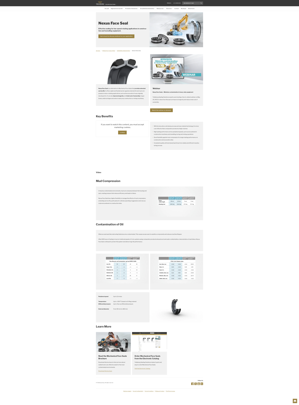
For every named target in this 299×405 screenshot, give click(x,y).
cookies (122, 132)
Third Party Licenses (170, 391)
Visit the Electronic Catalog (142, 368)
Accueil (98, 50)
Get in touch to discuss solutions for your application (116, 36)
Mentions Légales (127, 391)
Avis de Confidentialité (138, 391)
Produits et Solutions (108, 50)
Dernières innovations (123, 50)
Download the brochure (105, 371)
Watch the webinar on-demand (161, 110)
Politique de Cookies (159, 391)
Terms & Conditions (149, 391)
